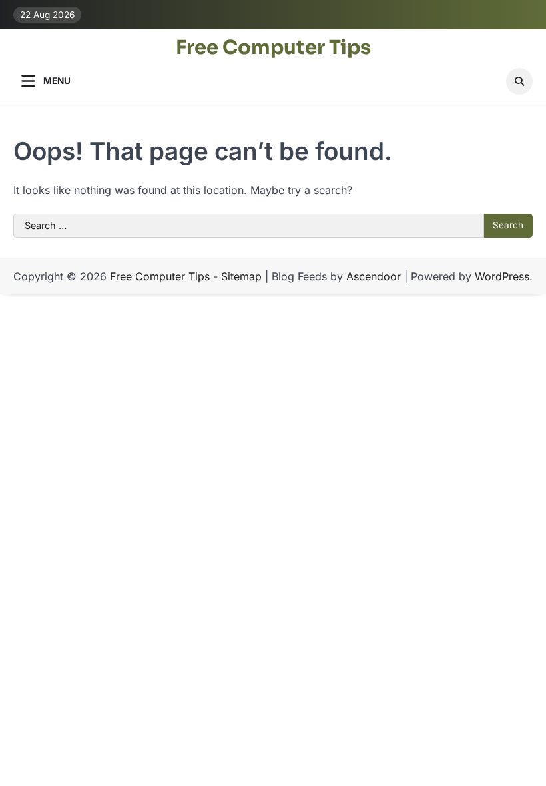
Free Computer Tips (273, 47)
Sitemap (241, 276)
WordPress (502, 276)
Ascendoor (373, 276)
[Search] (519, 81)
